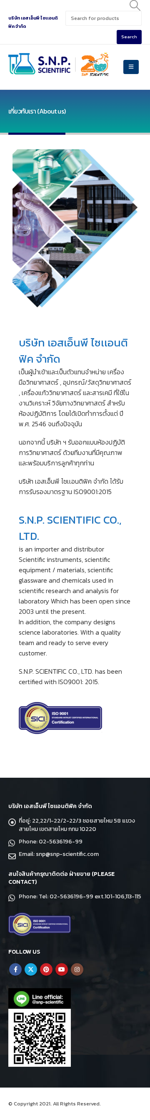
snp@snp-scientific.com (67, 854)
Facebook (15, 969)
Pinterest (46, 969)
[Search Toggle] (135, 5)
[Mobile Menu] (131, 67)
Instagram (77, 969)
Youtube (61, 969)
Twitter (31, 969)
